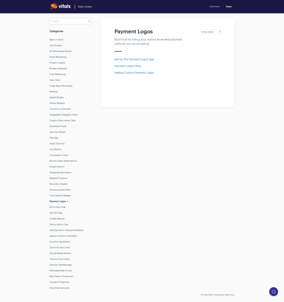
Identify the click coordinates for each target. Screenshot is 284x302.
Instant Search (57, 166)
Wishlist (54, 91)
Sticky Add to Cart (59, 224)
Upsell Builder (57, 97)
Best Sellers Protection (61, 276)
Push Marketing (58, 74)
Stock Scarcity (57, 143)
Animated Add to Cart (61, 270)
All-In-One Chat (58, 207)
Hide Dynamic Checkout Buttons (66, 230)
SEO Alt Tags (56, 212)
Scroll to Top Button (60, 241)
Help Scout (229, 295)
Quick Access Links (60, 247)
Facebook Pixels (58, 126)
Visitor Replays (57, 103)
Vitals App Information (61, 85)
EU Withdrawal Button (61, 51)
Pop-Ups (54, 137)
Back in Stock (57, 39)
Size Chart (55, 80)
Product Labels (57, 62)
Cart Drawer (56, 45)
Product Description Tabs (63, 120)
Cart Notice (56, 149)
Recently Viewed (58, 184)
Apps (228, 6)
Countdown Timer (59, 155)
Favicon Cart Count (60, 259)
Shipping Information (60, 172)
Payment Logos (58, 201)
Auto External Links (59, 287)
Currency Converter (60, 108)
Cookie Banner (57, 218)
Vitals (205, 295)
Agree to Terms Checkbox (63, 235)
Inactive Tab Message (61, 264)
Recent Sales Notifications (63, 160)
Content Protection (60, 282)
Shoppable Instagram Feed (63, 114)
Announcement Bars (60, 189)
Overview (214, 6)
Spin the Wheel (57, 132)
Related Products (58, 178)
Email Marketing (58, 57)
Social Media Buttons (60, 253)
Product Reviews (58, 68)
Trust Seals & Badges (60, 195)
